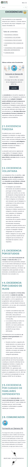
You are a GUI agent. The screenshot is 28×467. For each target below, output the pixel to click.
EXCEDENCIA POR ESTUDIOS (13, 40)
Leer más (14, 88)
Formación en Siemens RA (14, 74)
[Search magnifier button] (26, 7)
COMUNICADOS (9, 52)
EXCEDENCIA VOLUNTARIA (12, 37)
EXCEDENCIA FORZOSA (11, 34)
